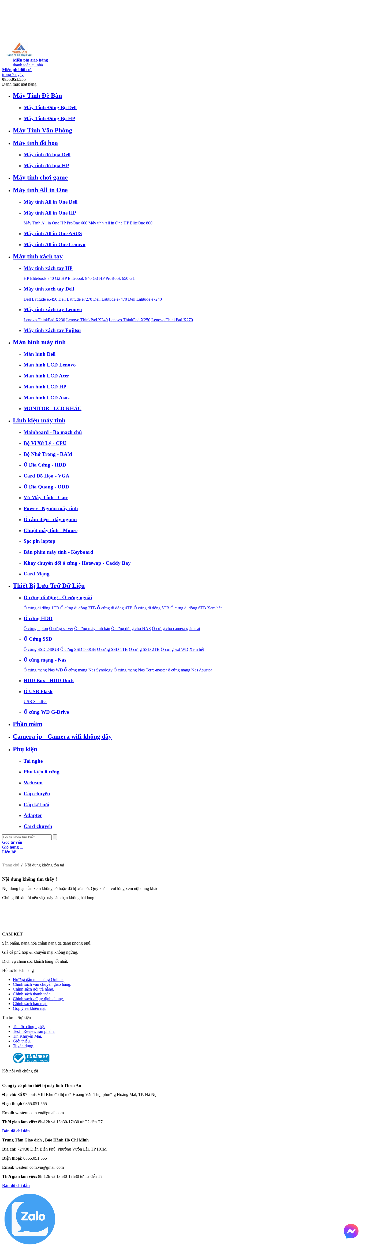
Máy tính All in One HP (50, 213)
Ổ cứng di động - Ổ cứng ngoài (58, 597)
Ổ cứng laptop (36, 628)
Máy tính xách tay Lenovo (53, 309)
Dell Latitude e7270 (75, 299)
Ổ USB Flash (38, 691)
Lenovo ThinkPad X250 (129, 320)
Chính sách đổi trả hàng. (33, 989)
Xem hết (214, 608)
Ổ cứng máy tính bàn (92, 628)
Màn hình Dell (39, 354)
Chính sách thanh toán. (32, 994)
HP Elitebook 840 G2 (42, 278)
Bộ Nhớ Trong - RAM (48, 454)
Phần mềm (27, 723)
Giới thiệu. (22, 1041)
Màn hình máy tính (39, 342)
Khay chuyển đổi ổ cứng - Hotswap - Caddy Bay (77, 563)
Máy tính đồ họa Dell (47, 154)
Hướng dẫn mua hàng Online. (38, 979)
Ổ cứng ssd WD (174, 649)
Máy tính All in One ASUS (53, 233)
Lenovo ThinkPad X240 (87, 320)
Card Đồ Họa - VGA (46, 476)
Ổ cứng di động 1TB (41, 608)
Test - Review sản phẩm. (34, 1031)
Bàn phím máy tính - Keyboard (58, 552)
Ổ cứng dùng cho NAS (131, 628)
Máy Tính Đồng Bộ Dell (50, 107)
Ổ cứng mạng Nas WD (43, 670)
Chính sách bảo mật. (30, 1003)
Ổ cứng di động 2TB (78, 608)
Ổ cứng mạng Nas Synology (88, 670)
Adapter (33, 815)
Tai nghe (33, 761)
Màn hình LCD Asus (46, 397)
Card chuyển (38, 826)
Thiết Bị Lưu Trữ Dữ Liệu (49, 585)
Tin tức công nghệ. (29, 1026)
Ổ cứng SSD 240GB (41, 649)
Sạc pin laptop (39, 541)
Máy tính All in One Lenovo (54, 244)
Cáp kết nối (36, 804)
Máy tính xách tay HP (48, 268)
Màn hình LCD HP (45, 386)
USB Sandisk (35, 701)
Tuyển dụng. (23, 1046)
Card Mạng (37, 573)
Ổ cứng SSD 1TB (112, 649)
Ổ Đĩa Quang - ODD (46, 487)
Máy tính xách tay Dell (49, 289)
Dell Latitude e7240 (145, 299)
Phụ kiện (25, 749)
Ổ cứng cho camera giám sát (176, 628)
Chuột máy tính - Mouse (50, 530)
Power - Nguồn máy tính (51, 508)
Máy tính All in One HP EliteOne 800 (120, 223)
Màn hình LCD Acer (46, 376)
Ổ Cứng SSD (38, 639)
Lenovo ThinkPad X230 (44, 320)
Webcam (33, 782)
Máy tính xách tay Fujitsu (52, 330)
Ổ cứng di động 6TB (188, 608)
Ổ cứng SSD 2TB (144, 649)
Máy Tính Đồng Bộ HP (49, 118)
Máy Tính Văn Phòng (42, 130)
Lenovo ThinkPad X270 (172, 320)
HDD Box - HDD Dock (49, 680)
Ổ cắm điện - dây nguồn (50, 519)
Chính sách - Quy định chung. (38, 998)
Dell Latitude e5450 (40, 299)
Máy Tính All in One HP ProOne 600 (55, 223)
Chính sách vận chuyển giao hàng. (42, 984)
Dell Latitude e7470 (110, 299)
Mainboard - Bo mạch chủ (53, 432)
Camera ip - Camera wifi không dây (62, 736)
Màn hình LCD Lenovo (50, 365)
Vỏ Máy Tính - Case (46, 497)
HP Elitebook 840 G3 (79, 278)
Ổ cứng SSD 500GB (78, 649)
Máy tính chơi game (40, 177)
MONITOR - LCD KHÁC (52, 408)
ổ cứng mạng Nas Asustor (190, 670)
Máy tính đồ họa (35, 142)
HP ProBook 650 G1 (117, 278)
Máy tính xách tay (38, 256)
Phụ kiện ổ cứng (41, 771)
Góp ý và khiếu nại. (29, 1008)
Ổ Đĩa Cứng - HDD (45, 465)
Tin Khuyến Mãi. (27, 1036)
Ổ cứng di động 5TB (151, 608)
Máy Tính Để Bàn (37, 95)
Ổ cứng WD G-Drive (46, 712)
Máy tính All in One (40, 189)
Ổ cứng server (61, 628)
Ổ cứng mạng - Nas (45, 660)
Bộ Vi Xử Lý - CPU (45, 443)
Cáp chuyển (37, 793)
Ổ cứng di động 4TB (115, 608)
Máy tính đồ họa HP (46, 165)
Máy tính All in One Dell (50, 202)
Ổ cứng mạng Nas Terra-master (140, 670)
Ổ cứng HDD (38, 618)
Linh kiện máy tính (39, 420)
